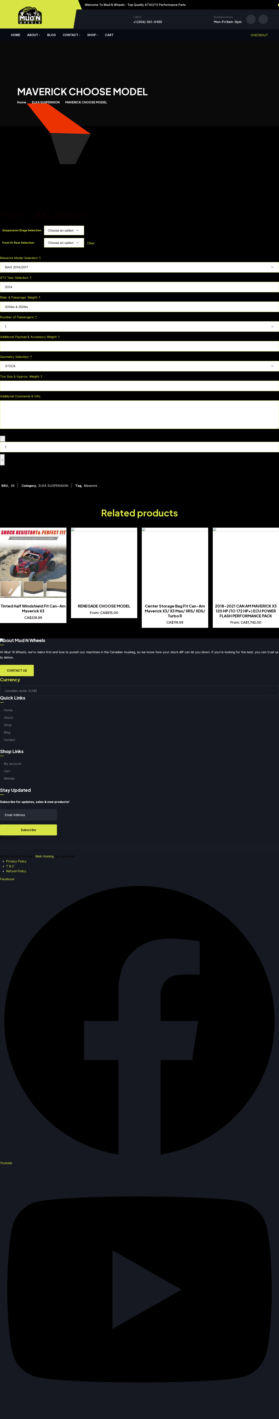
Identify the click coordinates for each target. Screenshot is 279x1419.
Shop (91, 35)
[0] (263, 19)
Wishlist (9, 778)
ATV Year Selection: (16, 278)
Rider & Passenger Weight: (20, 297)
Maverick (90, 486)
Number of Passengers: (18, 317)
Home (15, 35)
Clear (91, 243)
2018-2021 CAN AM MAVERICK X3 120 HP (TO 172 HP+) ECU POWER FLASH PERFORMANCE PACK (246, 611)
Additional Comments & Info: (21, 396)
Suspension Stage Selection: (22, 230)
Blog (51, 35)
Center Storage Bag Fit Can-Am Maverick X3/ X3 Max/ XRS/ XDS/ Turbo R (175, 611)
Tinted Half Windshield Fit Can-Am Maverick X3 (33, 608)
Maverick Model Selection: (20, 258)
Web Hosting (44, 856)
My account (12, 764)
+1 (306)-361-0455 (147, 22)
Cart (109, 35)
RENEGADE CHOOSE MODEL (104, 606)
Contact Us (17, 670)
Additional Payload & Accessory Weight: (30, 337)
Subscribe (28, 830)
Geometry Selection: (16, 357)
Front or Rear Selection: (18, 242)
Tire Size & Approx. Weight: (21, 376)
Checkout (259, 35)
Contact (70, 35)
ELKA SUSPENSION (46, 102)
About (32, 35)
